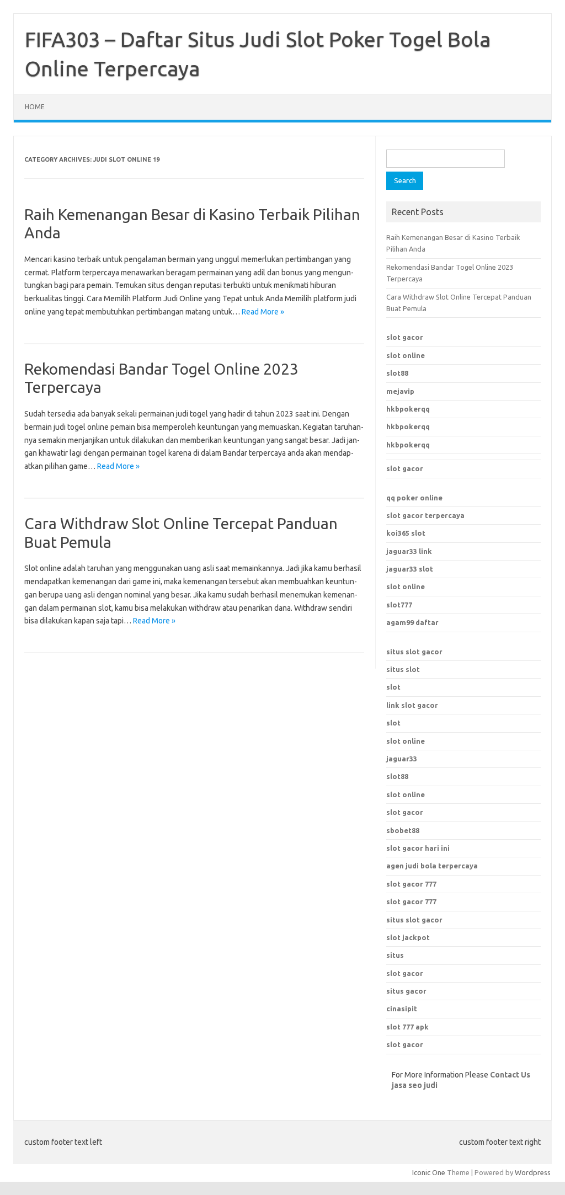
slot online (405, 355)
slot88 (397, 373)
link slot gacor (412, 705)
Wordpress (533, 1172)
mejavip (400, 391)
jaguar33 (401, 758)
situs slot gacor (414, 651)
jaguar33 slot (409, 569)
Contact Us (510, 1074)
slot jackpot (408, 937)
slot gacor (404, 337)
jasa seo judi (415, 1085)
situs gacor (406, 991)
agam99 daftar (412, 622)
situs (395, 955)
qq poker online (414, 498)
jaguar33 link (409, 551)
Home (35, 106)
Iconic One (428, 1172)
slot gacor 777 (411, 884)
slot (393, 687)
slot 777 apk (407, 1027)
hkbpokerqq (408, 409)
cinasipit (401, 1008)
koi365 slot (405, 533)
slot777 (399, 605)
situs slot (403, 669)
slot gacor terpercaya (425, 515)
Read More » (263, 311)
